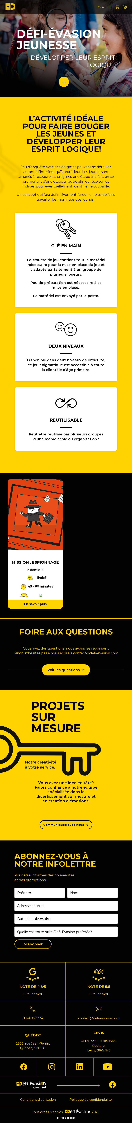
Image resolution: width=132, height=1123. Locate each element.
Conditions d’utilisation (38, 1100)
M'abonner (33, 944)
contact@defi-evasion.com (95, 653)
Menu (102, 7)
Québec (33, 1035)
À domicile (35, 570)
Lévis (99, 1033)
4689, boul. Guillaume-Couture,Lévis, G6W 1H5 (98, 1045)
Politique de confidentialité (91, 1100)
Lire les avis (33, 994)
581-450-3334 (33, 1018)
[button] (66, 669)
